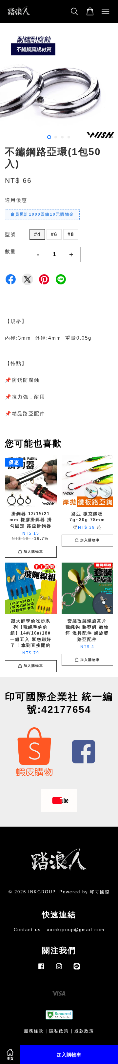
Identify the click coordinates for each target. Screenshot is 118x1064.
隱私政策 (59, 1030)
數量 (10, 251)
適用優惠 (16, 200)
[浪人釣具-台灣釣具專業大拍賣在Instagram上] (59, 969)
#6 (54, 234)
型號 (10, 234)
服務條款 (34, 1030)
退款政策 (84, 1030)
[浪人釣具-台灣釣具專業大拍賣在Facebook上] (41, 969)
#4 (37, 234)
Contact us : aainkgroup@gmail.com (59, 929)
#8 (71, 234)
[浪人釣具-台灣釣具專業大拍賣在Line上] (76, 969)
